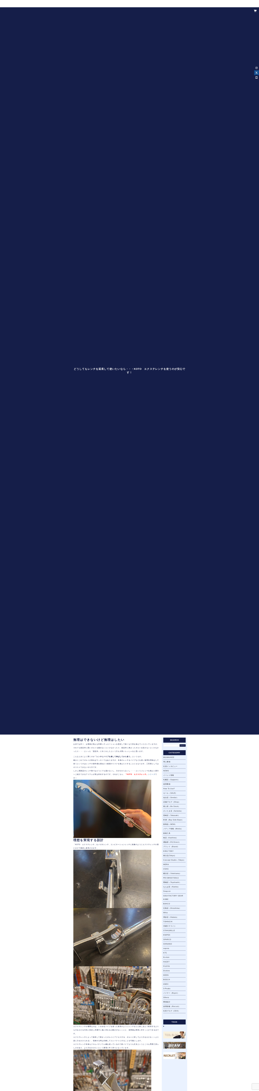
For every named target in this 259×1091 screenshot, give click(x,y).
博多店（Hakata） (170, 917)
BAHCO (166, 904)
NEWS (166, 771)
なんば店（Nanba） (171, 887)
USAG (166, 869)
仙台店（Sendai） (170, 797)
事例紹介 (166, 1002)
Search (182, 745)
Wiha (165, 912)
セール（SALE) (169, 793)
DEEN (166, 975)
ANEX (165, 984)
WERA (166, 864)
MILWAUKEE (168, 757)
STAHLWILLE (169, 930)
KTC (165, 953)
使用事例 (166, 784)
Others (166, 997)
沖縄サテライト (169, 926)
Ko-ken (166, 957)
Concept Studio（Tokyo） (174, 860)
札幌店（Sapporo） (171, 780)
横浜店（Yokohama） (172, 873)
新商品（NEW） (170, 824)
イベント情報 (168, 775)
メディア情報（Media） (173, 829)
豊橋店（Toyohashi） (172, 882)
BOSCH (166, 979)
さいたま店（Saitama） (173, 811)
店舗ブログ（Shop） (171, 802)
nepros (166, 948)
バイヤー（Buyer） (171, 993)
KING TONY (168, 851)
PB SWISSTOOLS (171, 878)
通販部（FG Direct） (171, 842)
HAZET (166, 962)
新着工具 (166, 833)
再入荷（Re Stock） (171, 806)
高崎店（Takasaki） (171, 815)
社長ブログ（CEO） (171, 1011)
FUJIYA (166, 966)
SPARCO (167, 939)
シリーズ (140, 774)
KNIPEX (166, 935)
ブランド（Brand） (171, 846)
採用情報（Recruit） (171, 1006)
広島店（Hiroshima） (172, 908)
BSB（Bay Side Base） (173, 820)
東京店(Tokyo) (169, 855)
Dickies (166, 971)
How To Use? (169, 788)
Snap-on (167, 891)
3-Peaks (166, 988)
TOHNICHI (167, 921)
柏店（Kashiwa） (170, 838)
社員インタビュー (170, 766)
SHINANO (167, 944)
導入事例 (166, 762)
